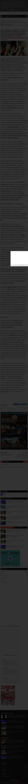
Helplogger (23, 265)
